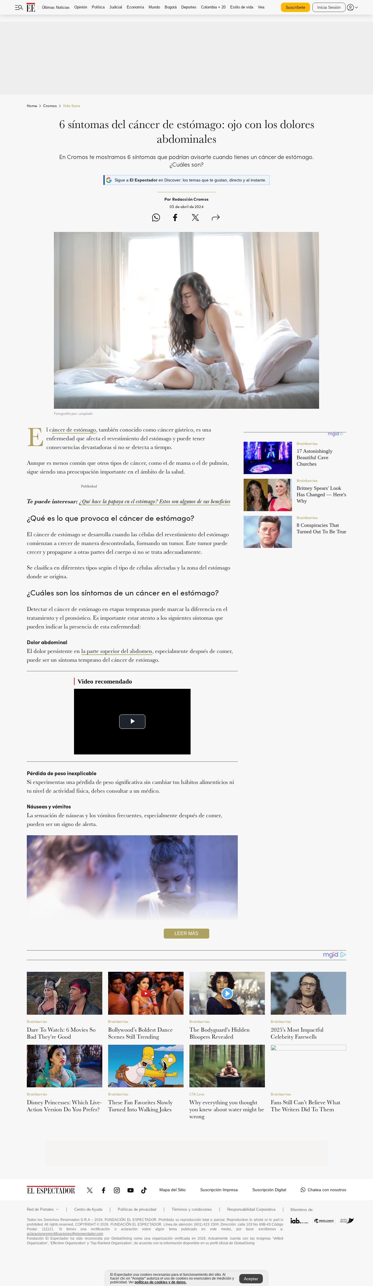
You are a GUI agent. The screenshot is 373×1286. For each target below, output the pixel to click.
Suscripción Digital (269, 1189)
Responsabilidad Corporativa (251, 1210)
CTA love (196, 1094)
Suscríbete (295, 7)
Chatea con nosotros (327, 1189)
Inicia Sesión (329, 7)
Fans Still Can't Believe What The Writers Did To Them (305, 1105)
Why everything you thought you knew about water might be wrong (226, 1109)
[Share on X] (195, 218)
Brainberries (37, 1021)
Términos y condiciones (192, 1210)
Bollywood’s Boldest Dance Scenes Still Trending (140, 1033)
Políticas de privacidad (137, 1210)
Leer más (186, 933)
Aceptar (251, 1278)
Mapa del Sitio (172, 1189)
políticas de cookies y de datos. (160, 1282)
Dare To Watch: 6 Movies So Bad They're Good (61, 1033)
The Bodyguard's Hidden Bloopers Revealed (219, 1033)
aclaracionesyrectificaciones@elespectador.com (65, 1234)
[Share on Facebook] (175, 218)
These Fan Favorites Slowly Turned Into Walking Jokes (140, 1105)
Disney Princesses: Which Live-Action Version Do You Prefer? (64, 1105)
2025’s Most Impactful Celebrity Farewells (297, 1033)
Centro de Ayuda (88, 1210)
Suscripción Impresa (219, 1189)
